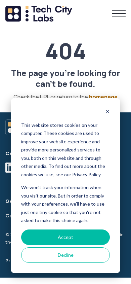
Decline (66, 255)
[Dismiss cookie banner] (107, 112)
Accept (65, 237)
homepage (103, 97)
